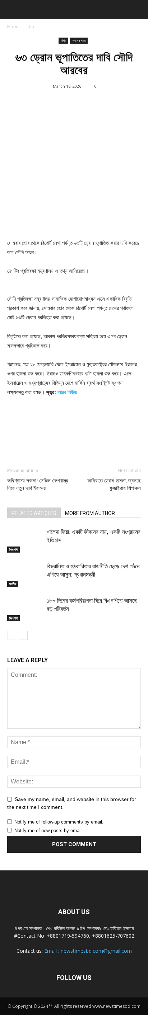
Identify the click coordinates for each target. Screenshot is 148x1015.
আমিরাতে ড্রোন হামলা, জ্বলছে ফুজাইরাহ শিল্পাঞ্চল (114, 484)
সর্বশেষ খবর (78, 40)
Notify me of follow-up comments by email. (58, 822)
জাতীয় (12, 583)
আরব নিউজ (67, 392)
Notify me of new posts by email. (48, 830)
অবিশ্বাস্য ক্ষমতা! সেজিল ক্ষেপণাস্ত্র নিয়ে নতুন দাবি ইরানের (37, 484)
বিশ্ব (31, 27)
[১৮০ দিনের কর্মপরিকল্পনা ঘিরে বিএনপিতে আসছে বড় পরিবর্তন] (25, 609)
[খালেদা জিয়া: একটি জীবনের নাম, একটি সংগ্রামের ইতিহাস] (25, 540)
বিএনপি (13, 549)
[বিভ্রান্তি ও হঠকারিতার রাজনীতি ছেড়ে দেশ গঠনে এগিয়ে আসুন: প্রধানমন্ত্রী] (25, 574)
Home (13, 27)
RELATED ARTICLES (33, 513)
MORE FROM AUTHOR (90, 513)
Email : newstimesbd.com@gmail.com (88, 950)
